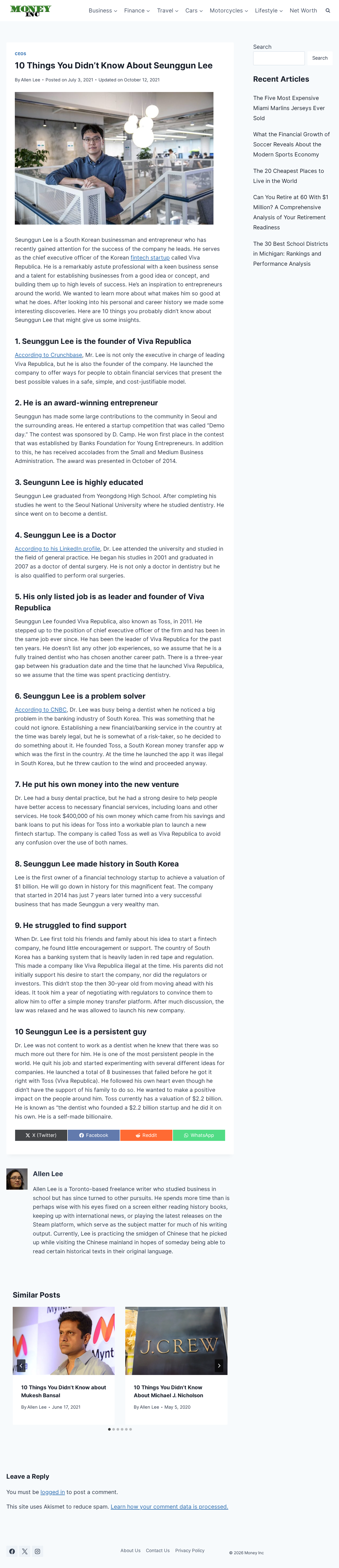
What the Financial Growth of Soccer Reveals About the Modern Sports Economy (291, 144)
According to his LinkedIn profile (57, 548)
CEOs (20, 53)
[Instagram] (37, 1551)
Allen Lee (30, 79)
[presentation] (64, 1341)
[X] (24, 1551)
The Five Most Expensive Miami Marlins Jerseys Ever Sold (289, 108)
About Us (131, 1550)
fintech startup (150, 257)
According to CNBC (40, 709)
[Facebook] (11, 1551)
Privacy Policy (189, 1550)
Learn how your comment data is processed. (169, 1506)
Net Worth (303, 10)
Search (262, 46)
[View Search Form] (328, 10)
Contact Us (158, 1550)
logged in (53, 1492)
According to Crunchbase (48, 355)
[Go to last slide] (21, 1365)
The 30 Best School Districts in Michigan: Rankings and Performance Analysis (290, 253)
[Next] (219, 1365)
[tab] (109, 1429)
